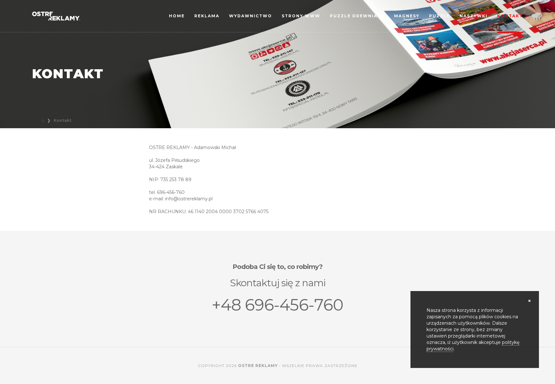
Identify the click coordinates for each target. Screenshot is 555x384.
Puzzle (439, 15)
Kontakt (510, 15)
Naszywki (474, 15)
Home (177, 15)
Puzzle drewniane (357, 15)
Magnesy (406, 15)
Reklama (206, 15)
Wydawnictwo (250, 15)
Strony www (301, 15)
